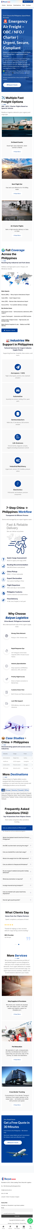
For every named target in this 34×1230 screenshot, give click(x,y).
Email (2, 1207)
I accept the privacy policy (9, 1213)
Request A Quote (12, 85)
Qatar (15, 795)
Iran (12, 793)
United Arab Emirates (25, 797)
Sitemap (9, 1223)
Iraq (14, 793)
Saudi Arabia (21, 795)
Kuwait (29, 793)
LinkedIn (3, 1196)
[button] (15, 944)
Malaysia (4, 795)
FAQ (23, 5)
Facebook (12, 1196)
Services (9, 5)
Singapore (29, 795)
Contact (28, 5)
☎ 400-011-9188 (28, 1)
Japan (18, 793)
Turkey (17, 797)
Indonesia (7, 793)
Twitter (7, 1196)
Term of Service (15, 1223)
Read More (18, 151)
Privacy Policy (23, 1223)
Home (3, 5)
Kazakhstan (23, 793)
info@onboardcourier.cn (6, 1190)
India (2, 793)
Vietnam (3, 799)
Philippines (10, 795)
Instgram (17, 1196)
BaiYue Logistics (21, 1220)
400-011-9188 (4, 1193)
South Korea (5, 797)
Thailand (11, 797)
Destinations (17, 5)
